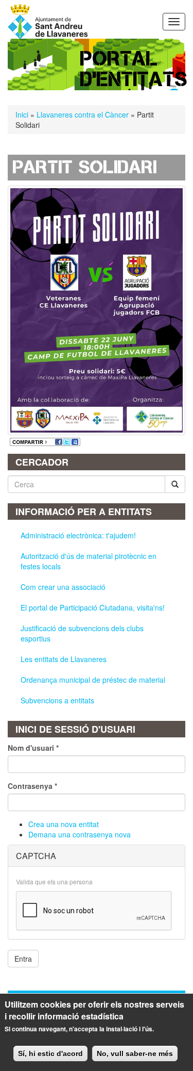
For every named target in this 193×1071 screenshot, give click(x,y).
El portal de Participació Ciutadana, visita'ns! (93, 607)
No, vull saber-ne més (135, 1053)
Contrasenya (32, 786)
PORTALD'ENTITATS (134, 69)
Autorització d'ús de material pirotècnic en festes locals (88, 561)
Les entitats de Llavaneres (64, 659)
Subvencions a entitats (57, 700)
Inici (21, 114)
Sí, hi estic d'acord (50, 1053)
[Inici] (47, 21)
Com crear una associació (63, 587)
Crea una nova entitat (63, 824)
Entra (23, 958)
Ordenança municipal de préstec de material (93, 679)
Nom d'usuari (33, 748)
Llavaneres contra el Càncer (84, 114)
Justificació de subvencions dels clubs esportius (82, 633)
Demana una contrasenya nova (79, 834)
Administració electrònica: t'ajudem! (78, 535)
